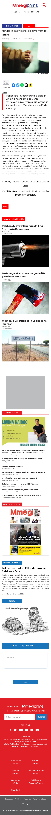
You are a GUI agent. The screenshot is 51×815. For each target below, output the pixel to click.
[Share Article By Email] (26, 85)
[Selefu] (25, 622)
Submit (41, 717)
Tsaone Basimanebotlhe (10, 486)
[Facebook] (11, 730)
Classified (15, 790)
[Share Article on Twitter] (17, 85)
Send (25, 682)
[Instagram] (27, 730)
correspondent (7, 455)
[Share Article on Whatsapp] (22, 85)
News (29, 26)
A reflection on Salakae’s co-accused (19, 478)
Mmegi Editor (7, 594)
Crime (5, 206)
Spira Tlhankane (7, 463)
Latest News (15, 760)
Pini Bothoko (6, 87)
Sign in (17, 12)
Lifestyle (15, 770)
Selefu (12, 601)
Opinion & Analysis (36, 770)
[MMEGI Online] (25, 6)
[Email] (38, 730)
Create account (31, 12)
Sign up (10, 191)
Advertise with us (39, 799)
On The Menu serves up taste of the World (21, 495)
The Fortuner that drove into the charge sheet (24, 472)
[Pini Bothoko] (6, 82)
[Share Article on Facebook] (13, 85)
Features (15, 773)
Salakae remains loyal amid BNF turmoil (20, 484)
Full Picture (36, 780)
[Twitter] (16, 730)
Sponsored (15, 780)
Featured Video (36, 783)
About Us (27, 799)
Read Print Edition (12, 504)
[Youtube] (22, 730)
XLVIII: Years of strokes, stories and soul (20, 490)
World (15, 783)
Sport (35, 763)
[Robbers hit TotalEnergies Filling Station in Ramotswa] (25, 251)
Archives (18, 799)
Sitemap (25, 804)
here (25, 185)
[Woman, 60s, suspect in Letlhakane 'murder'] (25, 345)
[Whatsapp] (32, 730)
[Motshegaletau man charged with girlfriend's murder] (25, 298)
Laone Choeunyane (8, 492)
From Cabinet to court (12, 466)
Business (35, 760)
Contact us (9, 799)
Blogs (35, 773)
